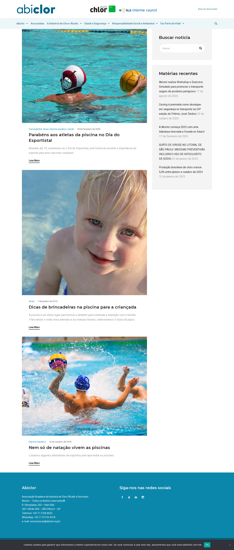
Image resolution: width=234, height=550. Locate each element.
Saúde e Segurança (95, 23)
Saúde (70, 129)
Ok (207, 544)
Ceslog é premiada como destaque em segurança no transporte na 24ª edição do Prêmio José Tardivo (180, 109)
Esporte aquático (58, 129)
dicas (45, 129)
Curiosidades (35, 129)
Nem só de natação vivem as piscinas (69, 447)
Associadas (37, 23)
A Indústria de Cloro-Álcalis (62, 23)
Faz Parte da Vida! (170, 23)
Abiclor (20, 23)
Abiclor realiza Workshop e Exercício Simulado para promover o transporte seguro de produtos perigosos (181, 87)
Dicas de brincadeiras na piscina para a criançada (82, 307)
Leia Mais (34, 160)
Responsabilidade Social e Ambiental (133, 23)
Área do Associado (207, 9)
